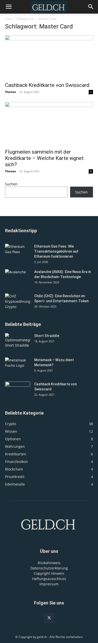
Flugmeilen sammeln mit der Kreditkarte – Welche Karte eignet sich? (44, 158)
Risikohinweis (49, 562)
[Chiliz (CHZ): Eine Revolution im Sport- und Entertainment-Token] (17, 302)
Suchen (11, 184)
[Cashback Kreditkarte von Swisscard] (49, 57)
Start (8, 19)
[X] (49, 618)
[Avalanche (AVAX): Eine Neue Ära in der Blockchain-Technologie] (17, 278)
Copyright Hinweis (49, 573)
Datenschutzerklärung (49, 568)
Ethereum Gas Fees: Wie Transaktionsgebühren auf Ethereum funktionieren (56, 251)
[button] (91, 7)
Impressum (49, 584)
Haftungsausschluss (49, 578)
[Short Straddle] (17, 342)
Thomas (10, 92)
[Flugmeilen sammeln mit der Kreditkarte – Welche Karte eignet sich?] (49, 124)
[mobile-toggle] (9, 7)
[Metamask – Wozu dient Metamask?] (17, 366)
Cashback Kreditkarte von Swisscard (47, 85)
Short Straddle (46, 336)
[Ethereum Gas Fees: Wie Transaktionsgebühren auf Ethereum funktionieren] (17, 252)
